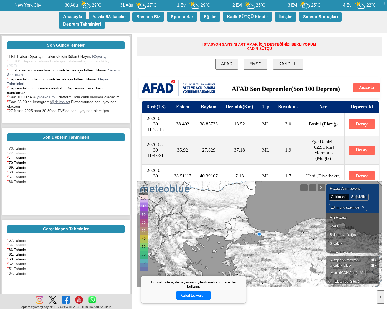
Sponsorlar (182, 17)
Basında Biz (148, 17)
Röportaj (99, 56)
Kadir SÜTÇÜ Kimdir (247, 17)
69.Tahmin (17, 167)
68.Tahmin (17, 172)
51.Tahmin (17, 269)
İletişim (285, 17)
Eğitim (210, 17)
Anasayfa (72, 17)
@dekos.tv (60, 102)
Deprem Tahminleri (82, 24)
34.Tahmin (17, 273)
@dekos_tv (46, 97)
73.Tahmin (17, 148)
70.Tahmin (17, 163)
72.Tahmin (17, 153)
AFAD (226, 64)
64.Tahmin (17, 245)
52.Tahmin (17, 264)
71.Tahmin (17, 158)
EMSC (255, 64)
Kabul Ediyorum (193, 295)
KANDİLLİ (288, 64)
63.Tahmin (17, 250)
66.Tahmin (17, 182)
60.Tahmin (17, 259)
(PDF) (12, 66)
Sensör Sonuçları (320, 17)
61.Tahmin (17, 254)
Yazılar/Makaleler (109, 17)
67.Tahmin (17, 177)
